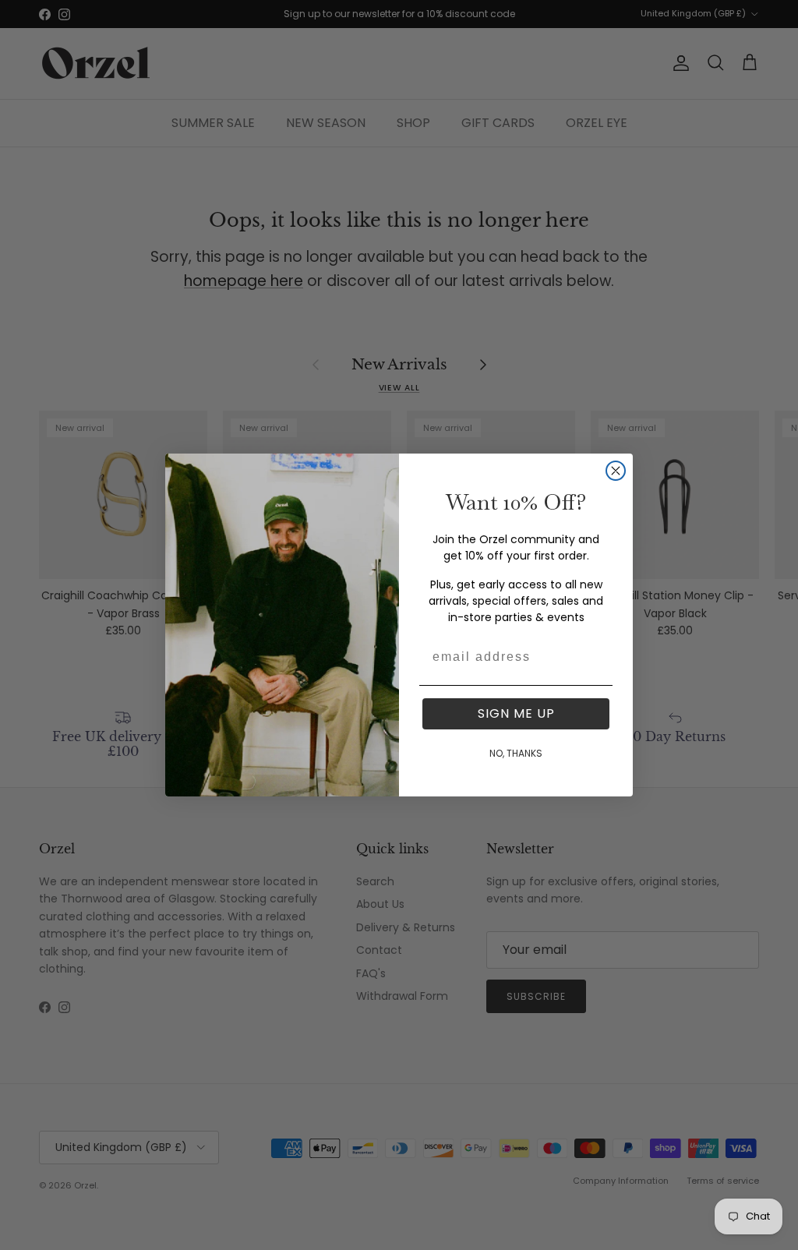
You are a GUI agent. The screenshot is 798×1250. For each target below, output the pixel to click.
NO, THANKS (515, 753)
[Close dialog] (615, 470)
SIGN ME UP (516, 713)
